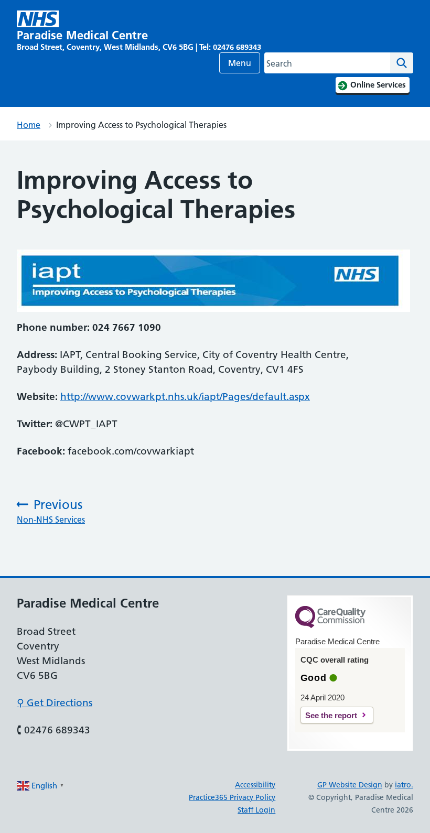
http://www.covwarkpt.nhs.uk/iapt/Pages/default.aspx (185, 397)
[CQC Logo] (330, 625)
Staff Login (256, 810)
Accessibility (255, 784)
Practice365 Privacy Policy (232, 797)
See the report (331, 715)
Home (28, 125)
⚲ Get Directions (54, 703)
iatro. (404, 784)
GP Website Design (349, 784)
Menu (239, 63)
